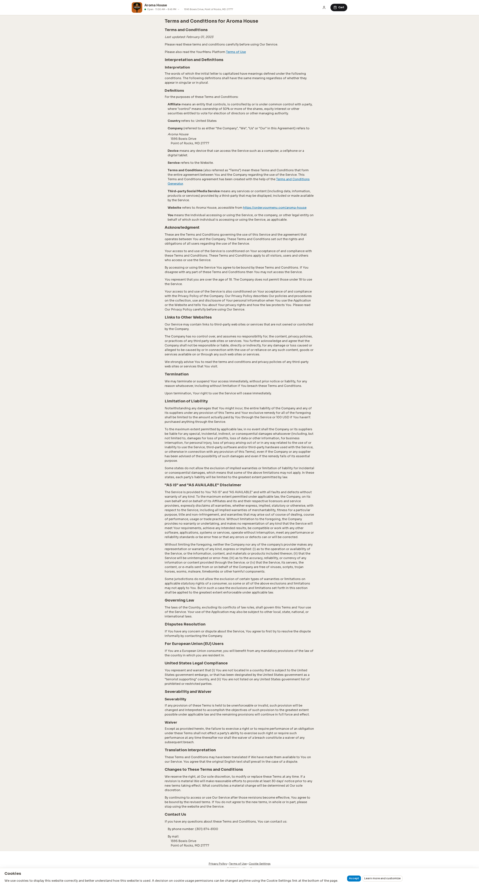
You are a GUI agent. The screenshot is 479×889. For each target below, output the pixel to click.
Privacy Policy (218, 863)
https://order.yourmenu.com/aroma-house (274, 208)
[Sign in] (324, 7)
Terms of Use (236, 52)
